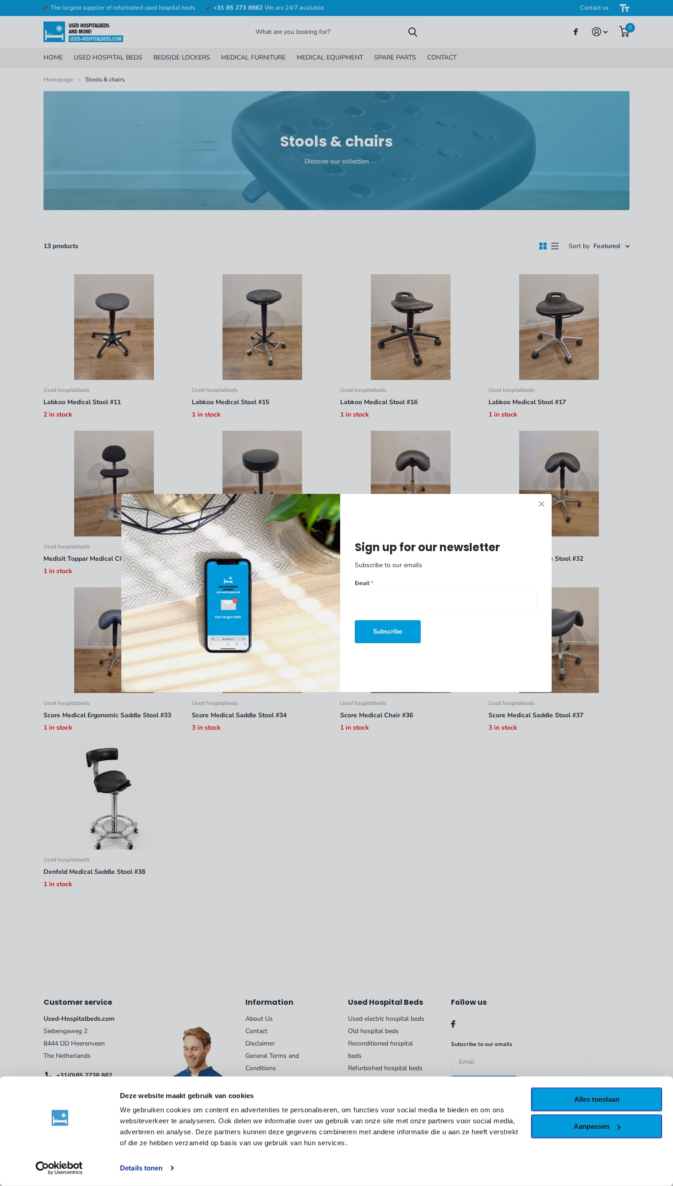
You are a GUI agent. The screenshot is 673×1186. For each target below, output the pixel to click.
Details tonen (141, 1168)
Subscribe (387, 631)
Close (542, 504)
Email (364, 583)
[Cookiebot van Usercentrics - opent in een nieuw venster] (59, 1168)
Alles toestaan (596, 1099)
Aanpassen (591, 1126)
